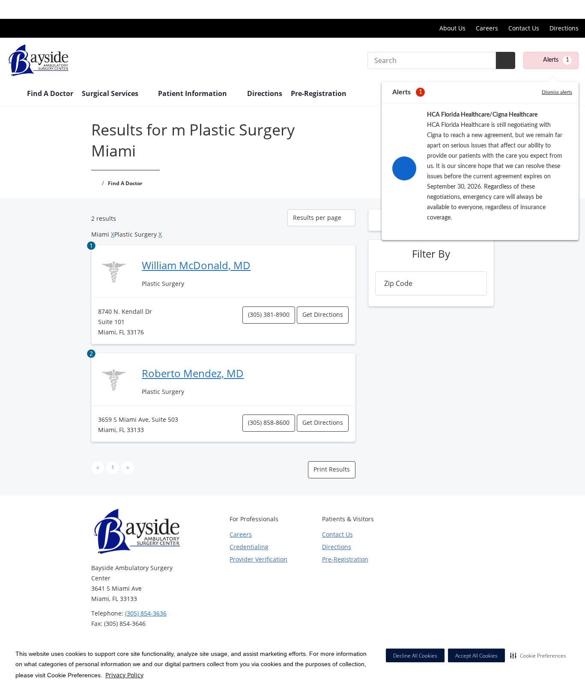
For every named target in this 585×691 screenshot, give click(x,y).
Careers (487, 28)
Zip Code (398, 283)
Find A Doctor (50, 93)
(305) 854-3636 (146, 613)
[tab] (431, 283)
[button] (538, 655)
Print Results (331, 469)
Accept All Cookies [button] (476, 655)
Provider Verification (258, 559)
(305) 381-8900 (269, 314)
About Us (452, 28)
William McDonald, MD (196, 265)
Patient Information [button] (193, 93)
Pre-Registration (318, 93)
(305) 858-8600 (269, 422)
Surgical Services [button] (111, 93)
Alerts (556, 60)
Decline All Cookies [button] (415, 655)
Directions (564, 28)
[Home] (12, 94)
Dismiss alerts (557, 92)
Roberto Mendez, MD (193, 373)
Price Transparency (551, 9)
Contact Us (523, 28)
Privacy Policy (124, 675)
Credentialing (249, 547)
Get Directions (322, 314)
